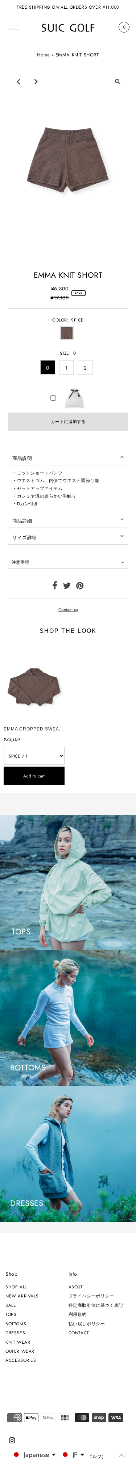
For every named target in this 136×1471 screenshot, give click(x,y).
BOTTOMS (15, 1324)
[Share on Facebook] (55, 587)
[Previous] (18, 81)
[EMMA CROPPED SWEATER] (34, 682)
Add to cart (34, 776)
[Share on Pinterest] (80, 587)
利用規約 (78, 1314)
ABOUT (76, 1287)
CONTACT (79, 1333)
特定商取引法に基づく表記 (96, 1305)
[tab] (68, 457)
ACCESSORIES (20, 1360)
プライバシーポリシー (91, 1296)
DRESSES (15, 1333)
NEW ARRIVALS (21, 1296)
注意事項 (20, 562)
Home (43, 54)
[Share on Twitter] (67, 587)
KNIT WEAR (17, 1342)
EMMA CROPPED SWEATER (36, 729)
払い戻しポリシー (87, 1324)
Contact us (68, 609)
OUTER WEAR (19, 1351)
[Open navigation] (14, 27)
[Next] (36, 81)
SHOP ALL (16, 1287)
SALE (10, 1305)
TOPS (10, 1314)
